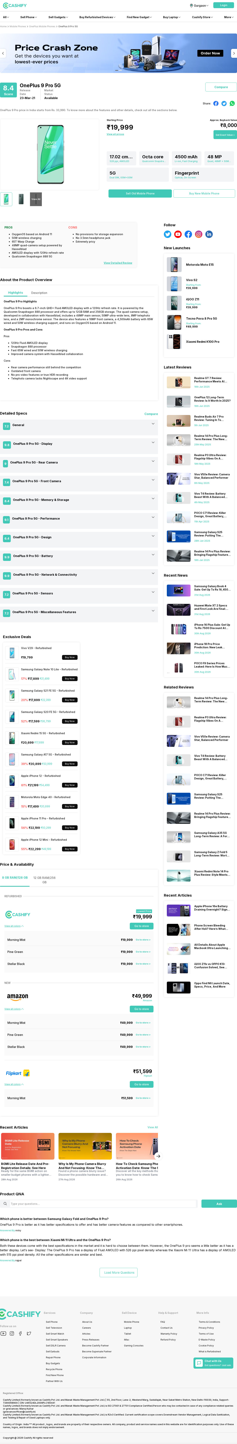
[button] (223, 5)
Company (86, 1312)
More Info (202, 1312)
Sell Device (129, 1312)
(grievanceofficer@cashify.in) (19, 1411)
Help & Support (168, 1312)
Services (50, 1312)
